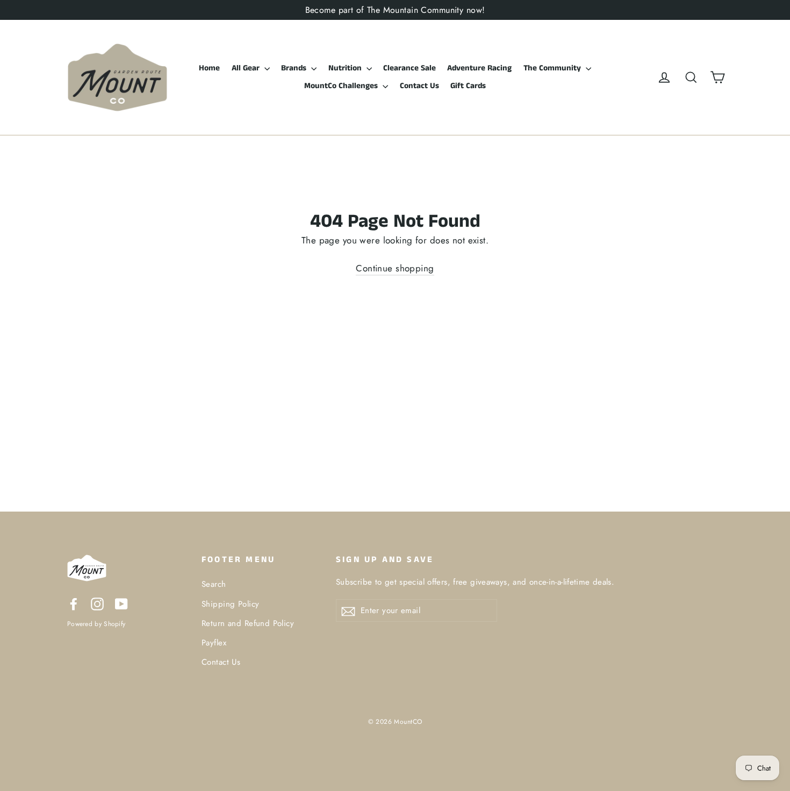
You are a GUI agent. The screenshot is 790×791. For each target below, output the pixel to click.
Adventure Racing (479, 68)
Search (214, 584)
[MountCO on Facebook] (73, 603)
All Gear (247, 68)
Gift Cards (468, 85)
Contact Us (419, 85)
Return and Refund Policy (248, 623)
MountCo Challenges (342, 85)
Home (209, 68)
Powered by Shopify (96, 623)
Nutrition (346, 68)
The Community (553, 68)
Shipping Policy (230, 604)
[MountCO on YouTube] (121, 603)
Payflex (214, 643)
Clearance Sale (409, 68)
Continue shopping (395, 268)
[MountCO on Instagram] (97, 603)
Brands (294, 68)
